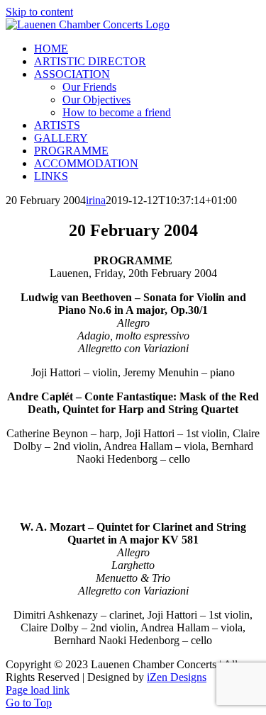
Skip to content (39, 12)
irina (96, 200)
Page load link (38, 690)
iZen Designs (176, 677)
